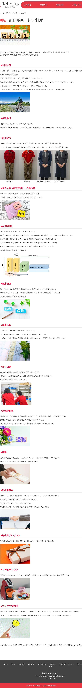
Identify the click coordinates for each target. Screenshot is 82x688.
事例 (50, 666)
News (13, 664)
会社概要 (27, 5)
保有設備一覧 (42, 664)
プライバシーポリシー (66, 664)
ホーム (2, 13)
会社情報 (21, 664)
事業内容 (43, 5)
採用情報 (60, 5)
